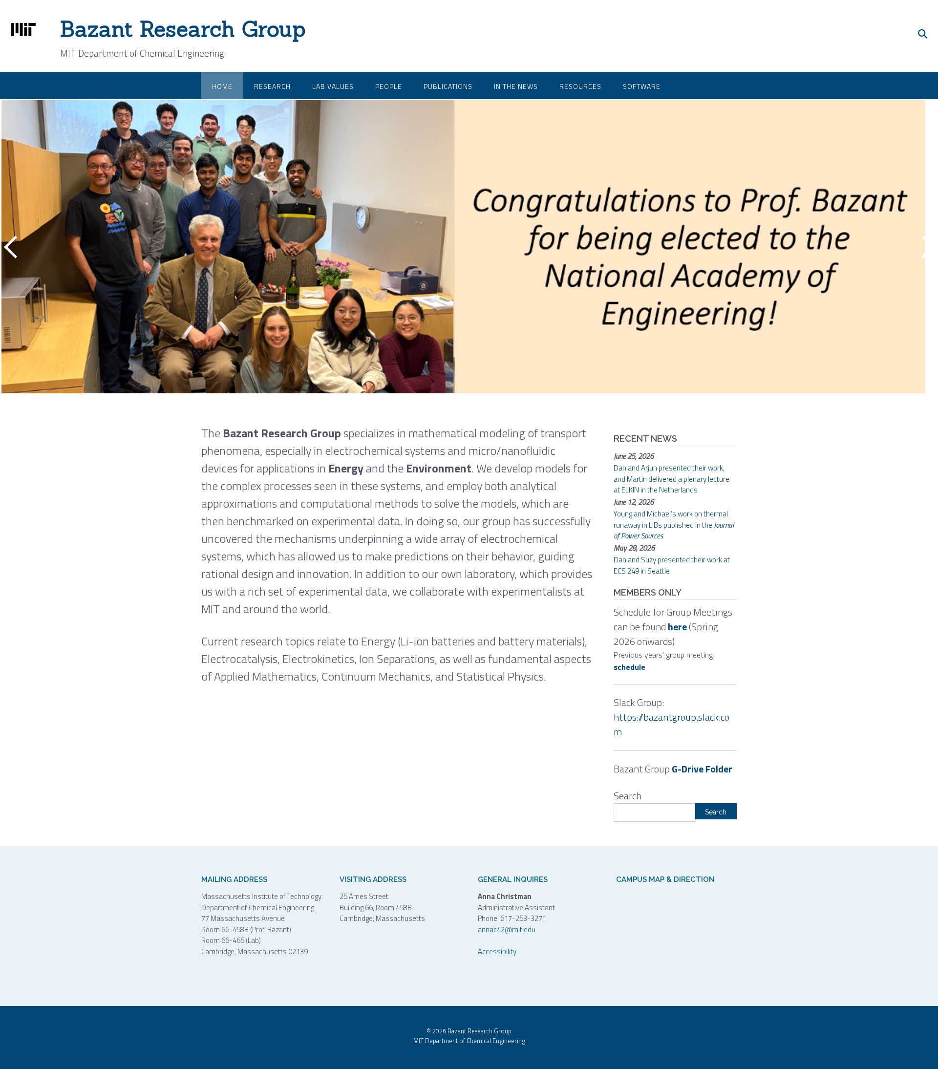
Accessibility (497, 951)
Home (222, 86)
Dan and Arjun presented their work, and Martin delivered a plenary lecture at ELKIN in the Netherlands (671, 478)
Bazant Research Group (182, 29)
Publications (448, 86)
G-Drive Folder (702, 768)
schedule (629, 667)
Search (627, 795)
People (388, 86)
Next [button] (926, 246)
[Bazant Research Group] (26, 29)
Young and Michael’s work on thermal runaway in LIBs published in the (674, 524)
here (677, 626)
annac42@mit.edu (506, 929)
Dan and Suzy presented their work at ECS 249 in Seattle (672, 565)
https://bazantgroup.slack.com (671, 724)
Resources (580, 86)
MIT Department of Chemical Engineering (469, 1041)
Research (272, 86)
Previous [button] (12, 246)
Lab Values (333, 86)
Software (642, 86)
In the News (516, 86)
